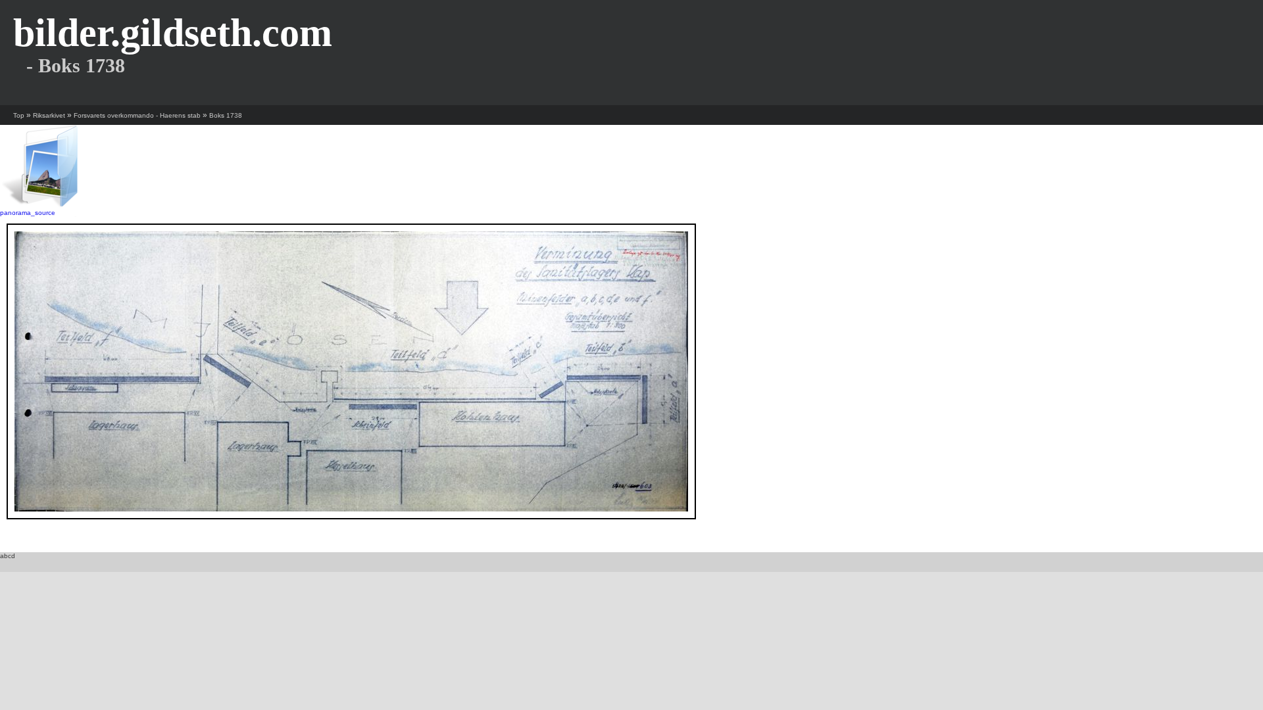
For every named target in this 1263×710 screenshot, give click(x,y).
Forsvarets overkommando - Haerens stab (137, 115)
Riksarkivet (49, 115)
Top (18, 115)
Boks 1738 (225, 115)
